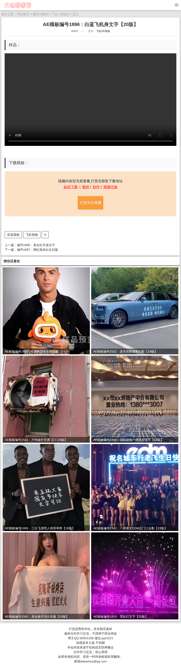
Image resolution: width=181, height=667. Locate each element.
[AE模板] (17, 5)
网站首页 (23, 13)
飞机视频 (32, 234)
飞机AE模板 (61, 13)
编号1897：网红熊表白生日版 (37, 249)
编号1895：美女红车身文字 (36, 245)
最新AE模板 (41, 13)
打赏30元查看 (90, 202)
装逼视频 (13, 234)
